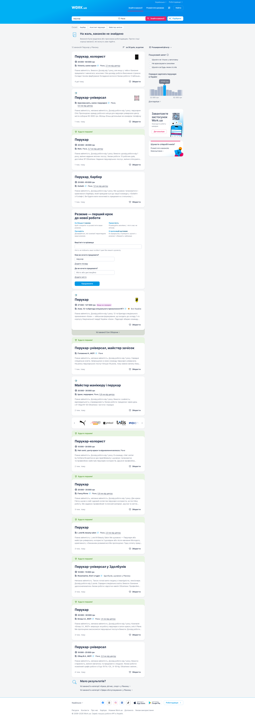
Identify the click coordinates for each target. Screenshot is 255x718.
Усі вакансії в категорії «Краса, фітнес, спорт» (104, 686)
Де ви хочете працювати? (86, 268)
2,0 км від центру (113, 533)
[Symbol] (108, 423)
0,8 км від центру (105, 493)
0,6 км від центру (107, 394)
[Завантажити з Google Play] (155, 703)
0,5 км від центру (85, 106)
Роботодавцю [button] (172, 703)
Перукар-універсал (90, 97)
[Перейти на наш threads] (109, 703)
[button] (169, 7)
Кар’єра (103, 710)
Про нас (94, 710)
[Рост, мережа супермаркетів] (134, 423)
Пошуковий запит (157, 55)
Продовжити (87, 284)
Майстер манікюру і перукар (98, 385)
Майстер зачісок (115, 27)
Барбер (83, 27)
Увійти (178, 8)
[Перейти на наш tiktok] (128, 703)
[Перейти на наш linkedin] (122, 703)
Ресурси (75, 710)
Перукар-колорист (90, 441)
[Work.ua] (79, 7)
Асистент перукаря (97, 27)
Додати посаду (81, 264)
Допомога (129, 710)
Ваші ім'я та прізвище (84, 242)
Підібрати (176, 18)
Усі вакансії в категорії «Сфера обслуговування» (105, 690)
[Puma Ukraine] (82, 423)
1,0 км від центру (100, 186)
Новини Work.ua (116, 710)
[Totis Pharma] (121, 423)
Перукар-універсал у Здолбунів (100, 567)
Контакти (85, 710)
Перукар (82, 140)
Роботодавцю (175, 2)
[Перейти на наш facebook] (103, 703)
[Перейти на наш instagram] (115, 703)
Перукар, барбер (88, 177)
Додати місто (81, 277)
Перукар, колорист (90, 56)
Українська (76, 703)
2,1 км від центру (113, 66)
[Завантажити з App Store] (139, 703)
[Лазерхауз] (95, 423)
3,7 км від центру (95, 149)
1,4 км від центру (108, 619)
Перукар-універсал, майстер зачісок (104, 348)
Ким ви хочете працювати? (87, 255)
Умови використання (144, 710)
